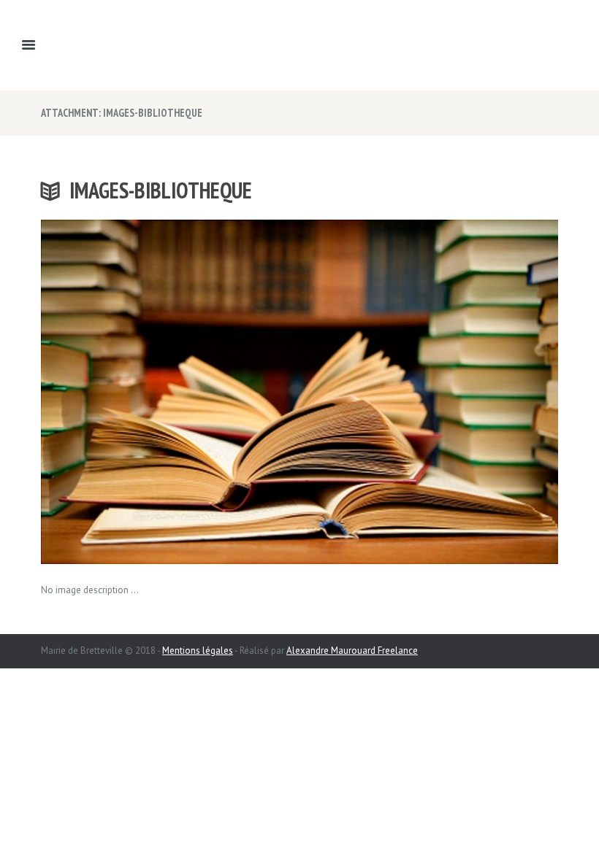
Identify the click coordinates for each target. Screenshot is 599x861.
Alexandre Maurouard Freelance (352, 650)
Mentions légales (197, 650)
